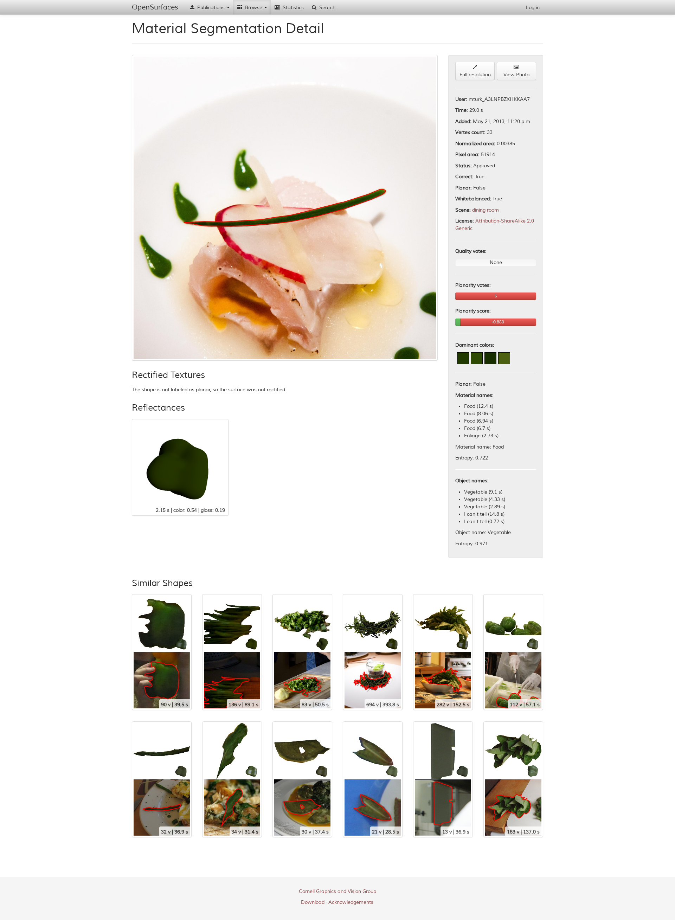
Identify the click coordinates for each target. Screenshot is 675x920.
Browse (254, 8)
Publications (211, 8)
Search (326, 8)
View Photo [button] (516, 75)
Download (312, 902)
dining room (485, 210)
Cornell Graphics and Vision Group (337, 891)
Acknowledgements (350, 902)
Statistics (292, 8)
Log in (533, 8)
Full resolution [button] (475, 75)
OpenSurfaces (155, 7)
